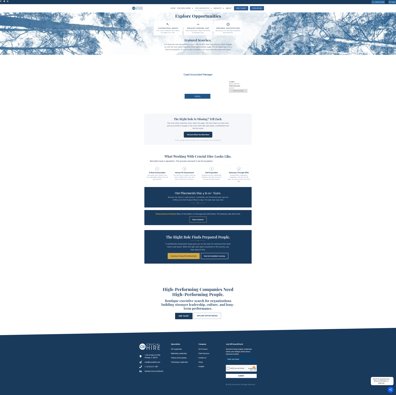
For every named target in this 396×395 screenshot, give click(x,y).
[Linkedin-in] (7, 1)
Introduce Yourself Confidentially (184, 256)
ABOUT (229, 8)
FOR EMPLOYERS (184, 8)
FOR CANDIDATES (202, 8)
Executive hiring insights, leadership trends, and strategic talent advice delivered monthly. (239, 351)
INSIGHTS (218, 8)
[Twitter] (4, 1)
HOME (173, 8)
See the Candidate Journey (214, 256)
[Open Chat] (391, 390)
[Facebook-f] (1, 1)
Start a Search (198, 220)
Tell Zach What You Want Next (198, 135)
